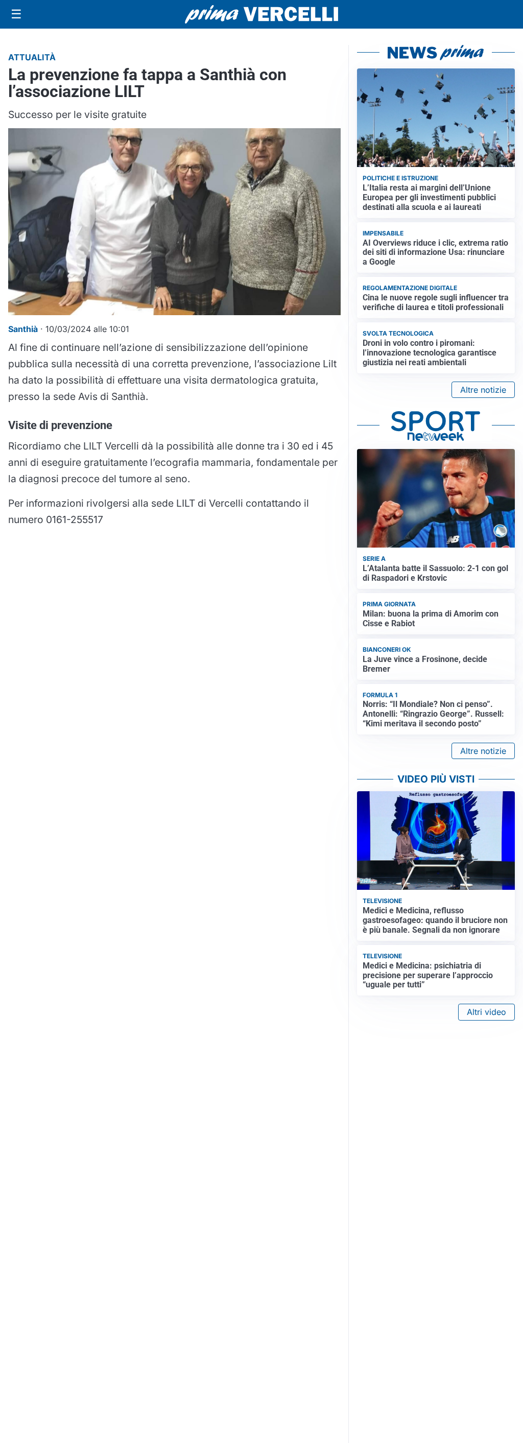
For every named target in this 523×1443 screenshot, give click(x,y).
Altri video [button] (486, 1012)
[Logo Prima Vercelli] (261, 14)
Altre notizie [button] (483, 390)
